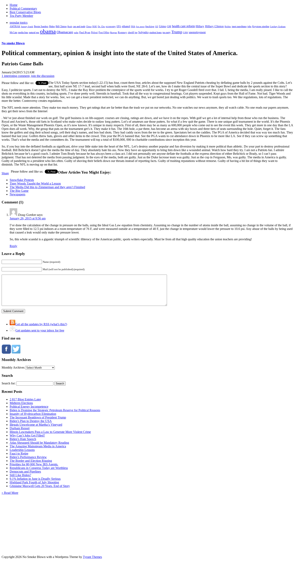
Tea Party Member (21, 15)
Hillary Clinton (214, 26)
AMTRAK (15, 26)
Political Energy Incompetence (29, 406)
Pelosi (94, 32)
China (89, 26)
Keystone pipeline (260, 26)
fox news (140, 26)
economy (111, 26)
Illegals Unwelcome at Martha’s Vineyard (36, 424)
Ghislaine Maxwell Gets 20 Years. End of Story (40, 486)
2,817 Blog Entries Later (25, 399)
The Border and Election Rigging (31, 460)
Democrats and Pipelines (25, 471)
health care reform (183, 26)
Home (13, 5)
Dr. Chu (101, 26)
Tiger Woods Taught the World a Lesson (35, 183)
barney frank (27, 26)
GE (156, 26)
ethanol (126, 26)
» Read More (10, 492)
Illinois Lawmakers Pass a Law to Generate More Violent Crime (50, 432)
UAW (185, 32)
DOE (94, 26)
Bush (69, 26)
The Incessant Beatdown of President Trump (38, 417)
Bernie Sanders (41, 26)
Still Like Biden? (20, 475)
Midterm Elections (21, 403)
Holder (228, 26)
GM (169, 26)
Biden (52, 26)
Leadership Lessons (22, 450)
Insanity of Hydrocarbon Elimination (33, 413)
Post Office (104, 32)
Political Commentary (23, 8)
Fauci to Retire (19, 453)
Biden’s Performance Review (28, 457)
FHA (133, 26)
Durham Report (20, 428)
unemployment (197, 32)
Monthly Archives (13, 367)
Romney (122, 32)
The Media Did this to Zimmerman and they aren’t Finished (47, 187)
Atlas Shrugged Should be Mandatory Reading (39, 442)
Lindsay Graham (278, 26)
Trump (176, 32)
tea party (167, 32)
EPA (119, 26)
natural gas (34, 32)
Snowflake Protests (22, 180)
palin (76, 32)
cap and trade (79, 26)
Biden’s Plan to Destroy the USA (31, 421)
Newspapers (17, 194)
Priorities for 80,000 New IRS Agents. (34, 464)
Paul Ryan (84, 32)
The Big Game (19, 190)
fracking (149, 26)
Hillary (200, 26)
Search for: (8, 383)
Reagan (113, 32)
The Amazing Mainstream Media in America (38, 446)
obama (48, 31)
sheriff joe (132, 32)
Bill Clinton (61, 26)
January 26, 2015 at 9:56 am (28, 218)
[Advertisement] (147, 520)
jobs (249, 26)
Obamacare (65, 32)
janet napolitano (239, 26)
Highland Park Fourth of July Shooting (34, 482)
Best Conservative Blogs (25, 12)
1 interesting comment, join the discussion (28, 76)
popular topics (18, 22)
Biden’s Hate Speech (23, 439)
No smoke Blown (13, 43)
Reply (13, 246)
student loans (155, 32)
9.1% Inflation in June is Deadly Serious (35, 478)
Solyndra (143, 32)
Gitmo (162, 26)
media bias (23, 32)
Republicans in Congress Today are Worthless (39, 468)
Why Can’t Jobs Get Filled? (27, 435)
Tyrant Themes (92, 557)
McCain (13, 32)
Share (5, 173)
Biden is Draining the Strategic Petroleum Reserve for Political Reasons (55, 410)
